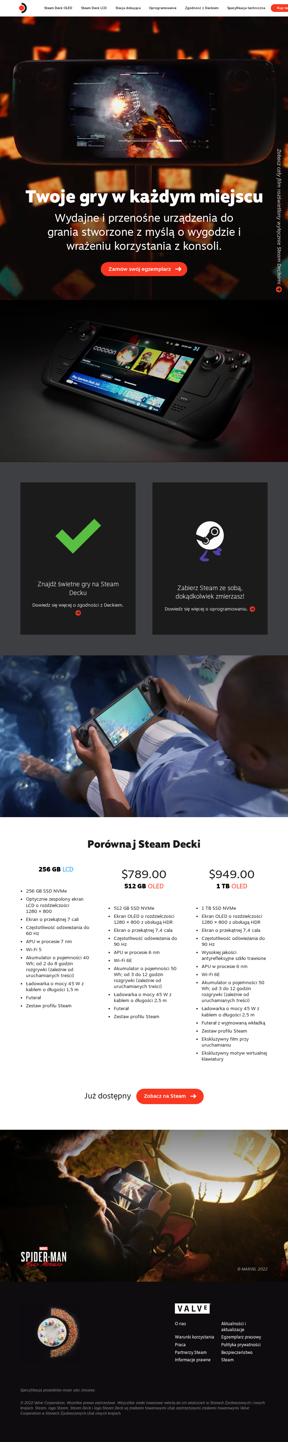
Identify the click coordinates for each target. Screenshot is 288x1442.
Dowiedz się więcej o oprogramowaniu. (207, 609)
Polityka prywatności (241, 1344)
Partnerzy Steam (191, 1352)
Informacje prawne (193, 1359)
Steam (227, 1359)
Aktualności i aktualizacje (233, 1326)
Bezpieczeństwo (237, 1352)
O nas (180, 1323)
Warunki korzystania (194, 1337)
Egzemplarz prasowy (241, 1337)
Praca (180, 1344)
